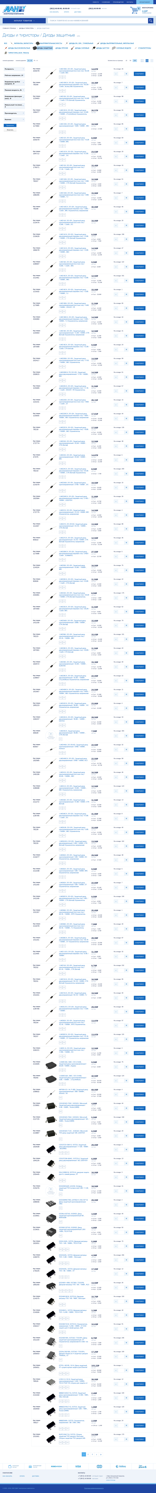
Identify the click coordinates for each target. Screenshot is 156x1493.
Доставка (77, 12)
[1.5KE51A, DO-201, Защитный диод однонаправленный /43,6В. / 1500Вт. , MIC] (51, 791)
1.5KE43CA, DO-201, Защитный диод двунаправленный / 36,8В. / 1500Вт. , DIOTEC (72, 719)
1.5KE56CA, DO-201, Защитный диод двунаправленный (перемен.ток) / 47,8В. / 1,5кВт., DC (74, 815)
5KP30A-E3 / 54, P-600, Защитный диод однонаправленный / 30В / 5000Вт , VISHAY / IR (73, 1091)
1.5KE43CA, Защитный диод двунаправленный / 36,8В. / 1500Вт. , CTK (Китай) (72, 733)
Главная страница (9, 28)
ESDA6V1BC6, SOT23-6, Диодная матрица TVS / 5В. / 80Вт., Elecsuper (72, 1297)
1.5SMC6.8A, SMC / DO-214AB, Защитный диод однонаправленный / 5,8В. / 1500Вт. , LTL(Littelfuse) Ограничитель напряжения (72, 1078)
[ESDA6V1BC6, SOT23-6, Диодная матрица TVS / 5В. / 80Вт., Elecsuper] (51, 1301)
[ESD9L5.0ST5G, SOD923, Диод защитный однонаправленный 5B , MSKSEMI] (51, 1219)
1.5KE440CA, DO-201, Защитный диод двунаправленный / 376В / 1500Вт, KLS (73, 759)
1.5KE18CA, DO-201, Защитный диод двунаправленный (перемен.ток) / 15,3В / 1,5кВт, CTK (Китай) (74, 347)
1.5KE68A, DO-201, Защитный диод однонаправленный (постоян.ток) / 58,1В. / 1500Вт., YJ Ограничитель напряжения (72, 926)
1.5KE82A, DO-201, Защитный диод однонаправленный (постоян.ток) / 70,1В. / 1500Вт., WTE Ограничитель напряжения (72, 1023)
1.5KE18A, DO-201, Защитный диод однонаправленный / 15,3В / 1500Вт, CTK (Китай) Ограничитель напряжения (74, 333)
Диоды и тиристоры (26, 28)
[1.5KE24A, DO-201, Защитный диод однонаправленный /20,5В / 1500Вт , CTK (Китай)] (51, 446)
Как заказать (54, 12)
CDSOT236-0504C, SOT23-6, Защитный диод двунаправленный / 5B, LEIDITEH (73, 1159)
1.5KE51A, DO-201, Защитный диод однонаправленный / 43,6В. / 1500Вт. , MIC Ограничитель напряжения (73, 788)
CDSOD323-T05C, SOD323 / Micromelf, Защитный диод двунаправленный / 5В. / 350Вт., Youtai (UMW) (74, 1119)
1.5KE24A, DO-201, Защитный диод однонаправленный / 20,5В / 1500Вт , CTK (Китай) (72, 443)
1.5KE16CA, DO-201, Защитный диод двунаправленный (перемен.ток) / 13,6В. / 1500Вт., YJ (74, 291)
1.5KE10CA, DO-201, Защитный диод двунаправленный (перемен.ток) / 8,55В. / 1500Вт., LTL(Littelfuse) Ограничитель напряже (74, 112)
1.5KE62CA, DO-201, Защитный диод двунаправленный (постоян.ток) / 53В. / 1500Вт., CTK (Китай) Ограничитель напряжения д (73, 898)
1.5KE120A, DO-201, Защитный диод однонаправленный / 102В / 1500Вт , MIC (74, 125)
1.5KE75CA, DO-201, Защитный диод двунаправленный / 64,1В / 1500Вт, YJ (73, 994)
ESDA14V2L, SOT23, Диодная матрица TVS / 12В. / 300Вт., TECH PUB (73, 1242)
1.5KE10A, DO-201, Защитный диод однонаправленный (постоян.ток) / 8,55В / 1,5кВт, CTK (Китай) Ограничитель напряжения (74, 98)
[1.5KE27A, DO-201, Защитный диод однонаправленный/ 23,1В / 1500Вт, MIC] (51, 515)
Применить (10, 125)
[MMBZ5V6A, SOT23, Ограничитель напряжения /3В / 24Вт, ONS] (51, 1425)
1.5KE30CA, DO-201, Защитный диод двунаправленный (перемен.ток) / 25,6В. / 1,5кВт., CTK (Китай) (74, 581)
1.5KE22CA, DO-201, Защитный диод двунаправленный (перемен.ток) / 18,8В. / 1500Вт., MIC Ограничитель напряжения (74, 429)
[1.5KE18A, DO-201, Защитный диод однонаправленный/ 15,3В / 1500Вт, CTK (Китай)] (51, 336)
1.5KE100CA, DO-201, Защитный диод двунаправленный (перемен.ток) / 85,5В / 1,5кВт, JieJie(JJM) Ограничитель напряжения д (74, 85)
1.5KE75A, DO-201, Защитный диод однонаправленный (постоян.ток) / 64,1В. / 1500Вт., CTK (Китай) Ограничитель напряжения (72, 967)
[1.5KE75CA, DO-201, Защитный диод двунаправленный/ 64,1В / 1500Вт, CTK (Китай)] (51, 984)
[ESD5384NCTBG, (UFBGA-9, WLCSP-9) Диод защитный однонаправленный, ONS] (51, 1205)
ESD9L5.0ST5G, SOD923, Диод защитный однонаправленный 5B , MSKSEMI (71, 1216)
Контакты (130, 2)
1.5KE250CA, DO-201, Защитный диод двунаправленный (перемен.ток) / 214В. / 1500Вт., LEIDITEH (74, 498)
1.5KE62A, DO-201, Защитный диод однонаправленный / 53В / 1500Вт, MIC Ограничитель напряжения (73, 871)
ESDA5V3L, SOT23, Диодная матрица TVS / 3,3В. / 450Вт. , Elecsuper (72, 1256)
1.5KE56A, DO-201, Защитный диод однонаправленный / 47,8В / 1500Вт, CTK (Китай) (74, 802)
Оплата (66, 12)
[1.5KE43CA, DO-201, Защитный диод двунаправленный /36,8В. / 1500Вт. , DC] (51, 708)
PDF (61, 77)
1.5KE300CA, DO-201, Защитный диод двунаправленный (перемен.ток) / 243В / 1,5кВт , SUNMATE (74, 553)
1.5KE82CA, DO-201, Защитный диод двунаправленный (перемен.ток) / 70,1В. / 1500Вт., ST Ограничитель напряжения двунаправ (74, 1036)
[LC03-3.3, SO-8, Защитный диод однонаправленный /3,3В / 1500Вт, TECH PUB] (51, 1384)
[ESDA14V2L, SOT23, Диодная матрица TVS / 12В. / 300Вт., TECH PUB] (51, 1246)
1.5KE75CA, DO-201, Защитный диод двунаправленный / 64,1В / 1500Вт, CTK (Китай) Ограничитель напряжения (73, 981)
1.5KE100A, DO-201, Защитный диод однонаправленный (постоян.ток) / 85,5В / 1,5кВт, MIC (74, 71)
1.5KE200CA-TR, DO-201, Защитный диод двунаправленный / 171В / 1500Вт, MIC (73, 374)
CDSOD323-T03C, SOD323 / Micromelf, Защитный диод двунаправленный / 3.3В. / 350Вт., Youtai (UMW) (73, 1105)
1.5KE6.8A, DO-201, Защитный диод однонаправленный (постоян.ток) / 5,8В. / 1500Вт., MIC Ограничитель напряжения (74, 829)
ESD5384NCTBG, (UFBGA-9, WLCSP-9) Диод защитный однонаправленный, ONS (73, 1202)
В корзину (140, 74)
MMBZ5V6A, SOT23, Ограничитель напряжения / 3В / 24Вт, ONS (71, 1422)
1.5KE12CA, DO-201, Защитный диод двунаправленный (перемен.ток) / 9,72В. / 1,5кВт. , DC (74, 153)
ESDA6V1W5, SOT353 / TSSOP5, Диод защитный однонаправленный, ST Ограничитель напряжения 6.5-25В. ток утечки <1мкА (73, 1340)
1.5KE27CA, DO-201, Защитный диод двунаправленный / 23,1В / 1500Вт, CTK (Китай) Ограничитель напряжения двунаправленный (73, 540)
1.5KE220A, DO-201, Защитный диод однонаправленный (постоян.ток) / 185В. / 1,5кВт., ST (74, 402)
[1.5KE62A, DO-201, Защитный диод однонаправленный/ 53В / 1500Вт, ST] (51, 888)
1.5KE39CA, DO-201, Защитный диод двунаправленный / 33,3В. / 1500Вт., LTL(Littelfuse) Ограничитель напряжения (74, 678)
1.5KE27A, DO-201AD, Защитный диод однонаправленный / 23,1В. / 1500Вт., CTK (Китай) (73, 526)
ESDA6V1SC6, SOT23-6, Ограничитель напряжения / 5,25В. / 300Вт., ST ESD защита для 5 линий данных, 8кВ (73, 1326)
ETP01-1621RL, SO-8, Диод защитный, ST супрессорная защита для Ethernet (73, 1366)
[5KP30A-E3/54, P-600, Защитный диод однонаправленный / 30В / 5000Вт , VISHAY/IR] (51, 1094)
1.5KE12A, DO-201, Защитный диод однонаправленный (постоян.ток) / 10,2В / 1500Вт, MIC (74, 140)
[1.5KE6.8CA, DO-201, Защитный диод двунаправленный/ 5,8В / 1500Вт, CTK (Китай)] (51, 846)
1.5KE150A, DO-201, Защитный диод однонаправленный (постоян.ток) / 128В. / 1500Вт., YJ (74, 195)
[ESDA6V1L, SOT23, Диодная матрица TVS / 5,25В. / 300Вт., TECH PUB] (51, 1315)
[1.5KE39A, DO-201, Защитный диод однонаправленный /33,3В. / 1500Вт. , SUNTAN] (51, 667)
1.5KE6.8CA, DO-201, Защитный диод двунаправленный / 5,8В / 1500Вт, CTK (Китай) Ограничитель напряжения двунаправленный (73, 843)
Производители (118, 2)
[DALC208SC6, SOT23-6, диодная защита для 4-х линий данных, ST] (51, 1177)
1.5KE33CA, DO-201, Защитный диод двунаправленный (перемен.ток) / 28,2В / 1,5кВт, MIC (74, 609)
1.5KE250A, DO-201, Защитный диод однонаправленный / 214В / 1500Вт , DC (74, 484)
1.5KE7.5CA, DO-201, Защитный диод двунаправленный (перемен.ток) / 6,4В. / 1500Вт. (74, 953)
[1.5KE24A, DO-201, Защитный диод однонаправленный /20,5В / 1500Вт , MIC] (51, 460)
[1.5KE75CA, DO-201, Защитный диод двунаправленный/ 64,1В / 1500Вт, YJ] (51, 998)
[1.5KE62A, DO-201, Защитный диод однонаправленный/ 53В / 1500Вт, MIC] (51, 874)
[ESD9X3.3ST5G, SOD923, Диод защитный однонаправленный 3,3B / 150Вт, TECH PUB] (51, 1232)
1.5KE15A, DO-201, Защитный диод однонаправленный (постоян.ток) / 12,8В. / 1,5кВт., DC (72, 222)
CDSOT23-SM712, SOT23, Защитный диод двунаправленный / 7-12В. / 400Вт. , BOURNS (74, 1147)
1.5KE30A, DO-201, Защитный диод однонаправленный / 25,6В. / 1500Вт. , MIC (73, 567)
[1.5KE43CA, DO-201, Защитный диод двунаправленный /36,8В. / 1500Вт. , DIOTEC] (51, 722)
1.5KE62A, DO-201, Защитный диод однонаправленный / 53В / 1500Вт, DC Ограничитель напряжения (73, 857)
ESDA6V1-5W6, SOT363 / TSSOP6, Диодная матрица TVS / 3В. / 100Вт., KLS (74, 1284)
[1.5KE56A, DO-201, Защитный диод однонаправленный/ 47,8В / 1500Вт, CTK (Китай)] (51, 805)
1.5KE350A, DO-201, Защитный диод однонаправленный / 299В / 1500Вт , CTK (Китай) (72, 622)
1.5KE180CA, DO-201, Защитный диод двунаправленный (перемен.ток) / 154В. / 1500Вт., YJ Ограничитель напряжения (74, 319)
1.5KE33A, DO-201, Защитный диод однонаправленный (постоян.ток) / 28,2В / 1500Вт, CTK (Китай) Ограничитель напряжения (74, 595)
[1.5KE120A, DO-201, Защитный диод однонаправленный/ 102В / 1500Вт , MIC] (51, 129)
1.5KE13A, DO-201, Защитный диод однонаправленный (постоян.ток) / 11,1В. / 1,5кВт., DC (72, 167)
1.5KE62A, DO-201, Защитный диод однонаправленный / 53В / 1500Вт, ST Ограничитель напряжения (73, 884)
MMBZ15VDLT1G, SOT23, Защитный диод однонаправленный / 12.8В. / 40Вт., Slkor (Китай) (74, 1395)
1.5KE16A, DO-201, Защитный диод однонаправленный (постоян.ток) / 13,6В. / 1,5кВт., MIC (72, 264)
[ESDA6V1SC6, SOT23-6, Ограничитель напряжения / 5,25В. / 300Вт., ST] (51, 1329)
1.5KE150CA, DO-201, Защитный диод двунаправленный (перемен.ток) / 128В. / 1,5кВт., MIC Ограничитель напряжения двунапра (74, 209)
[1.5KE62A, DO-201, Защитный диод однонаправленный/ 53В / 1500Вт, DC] (51, 860)
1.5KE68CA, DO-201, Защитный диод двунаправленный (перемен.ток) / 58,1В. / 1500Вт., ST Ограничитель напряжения (74, 940)
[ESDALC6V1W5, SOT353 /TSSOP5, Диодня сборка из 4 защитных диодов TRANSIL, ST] (51, 1356)
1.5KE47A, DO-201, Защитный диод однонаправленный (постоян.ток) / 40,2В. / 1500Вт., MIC (72, 774)
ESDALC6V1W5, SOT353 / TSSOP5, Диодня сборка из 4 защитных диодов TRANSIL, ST (73, 1353)
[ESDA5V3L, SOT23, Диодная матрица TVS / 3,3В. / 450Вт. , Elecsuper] (51, 1260)
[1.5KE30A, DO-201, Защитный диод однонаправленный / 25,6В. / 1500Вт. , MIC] (51, 570)
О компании (106, 2)
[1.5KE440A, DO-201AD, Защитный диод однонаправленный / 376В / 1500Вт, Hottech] (51, 750)
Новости (96, 2)
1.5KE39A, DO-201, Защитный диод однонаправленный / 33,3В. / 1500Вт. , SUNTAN (73, 664)
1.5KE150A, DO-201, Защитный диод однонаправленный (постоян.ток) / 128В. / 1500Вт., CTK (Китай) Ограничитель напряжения (74, 181)
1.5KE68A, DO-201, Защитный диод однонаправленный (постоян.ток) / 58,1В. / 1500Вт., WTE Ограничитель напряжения (72, 912)
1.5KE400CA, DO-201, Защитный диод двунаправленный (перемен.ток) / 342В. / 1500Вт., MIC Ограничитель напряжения (74, 691)
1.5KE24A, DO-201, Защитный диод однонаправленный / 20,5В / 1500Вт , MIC (72, 457)
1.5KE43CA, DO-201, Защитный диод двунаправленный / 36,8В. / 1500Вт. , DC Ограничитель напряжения (74, 705)
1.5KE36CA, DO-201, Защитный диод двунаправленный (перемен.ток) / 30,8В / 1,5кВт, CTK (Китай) (74, 650)
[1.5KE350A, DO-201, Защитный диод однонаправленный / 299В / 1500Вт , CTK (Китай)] (51, 625)
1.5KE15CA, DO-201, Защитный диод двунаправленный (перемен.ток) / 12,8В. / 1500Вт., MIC (74, 250)
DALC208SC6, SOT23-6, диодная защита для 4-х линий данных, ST (74, 1173)
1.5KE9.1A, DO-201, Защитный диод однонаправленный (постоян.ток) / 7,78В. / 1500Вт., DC (72, 1050)
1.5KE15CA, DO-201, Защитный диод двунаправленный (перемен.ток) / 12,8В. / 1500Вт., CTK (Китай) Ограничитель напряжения (74, 236)
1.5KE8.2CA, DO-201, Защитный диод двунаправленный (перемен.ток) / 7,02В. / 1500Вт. (74, 1009)
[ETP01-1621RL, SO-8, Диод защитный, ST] (51, 1370)
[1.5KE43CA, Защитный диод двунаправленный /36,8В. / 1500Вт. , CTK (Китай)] (51, 736)
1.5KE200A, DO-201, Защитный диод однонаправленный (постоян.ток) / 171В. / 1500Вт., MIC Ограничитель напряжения (74, 361)
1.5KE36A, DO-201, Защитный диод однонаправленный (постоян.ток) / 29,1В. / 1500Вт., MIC (72, 636)
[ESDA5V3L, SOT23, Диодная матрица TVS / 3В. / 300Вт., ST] (51, 1274)
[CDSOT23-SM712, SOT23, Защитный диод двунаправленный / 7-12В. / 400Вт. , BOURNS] (51, 1150)
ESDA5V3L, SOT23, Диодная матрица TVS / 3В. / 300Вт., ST (72, 1270)
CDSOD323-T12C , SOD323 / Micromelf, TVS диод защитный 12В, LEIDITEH (73, 1132)
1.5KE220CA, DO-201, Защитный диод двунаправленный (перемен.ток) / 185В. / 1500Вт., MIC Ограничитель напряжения (74, 415)
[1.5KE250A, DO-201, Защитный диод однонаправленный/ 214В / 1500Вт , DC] (51, 487)
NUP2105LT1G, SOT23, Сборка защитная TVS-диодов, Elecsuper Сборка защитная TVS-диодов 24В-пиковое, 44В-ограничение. (72, 1436)
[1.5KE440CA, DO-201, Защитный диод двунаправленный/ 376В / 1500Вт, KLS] (51, 763)
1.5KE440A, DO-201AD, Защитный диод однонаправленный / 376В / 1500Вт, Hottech (73, 747)
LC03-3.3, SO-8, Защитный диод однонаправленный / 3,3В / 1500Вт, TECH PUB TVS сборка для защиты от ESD (73, 1381)
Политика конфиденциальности (94, 1488)
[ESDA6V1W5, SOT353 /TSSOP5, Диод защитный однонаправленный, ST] (51, 1343)
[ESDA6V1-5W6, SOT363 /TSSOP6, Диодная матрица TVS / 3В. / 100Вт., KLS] (51, 1288)
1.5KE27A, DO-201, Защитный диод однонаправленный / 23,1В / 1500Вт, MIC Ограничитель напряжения (74, 512)
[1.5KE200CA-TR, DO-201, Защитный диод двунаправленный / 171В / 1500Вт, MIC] (51, 377)
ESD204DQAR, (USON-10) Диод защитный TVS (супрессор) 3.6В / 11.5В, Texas (74, 1188)
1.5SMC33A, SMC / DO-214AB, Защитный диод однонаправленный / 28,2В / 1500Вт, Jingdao (72, 1064)
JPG (64, 1152)
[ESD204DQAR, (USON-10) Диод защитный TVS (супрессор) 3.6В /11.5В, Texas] (51, 1191)
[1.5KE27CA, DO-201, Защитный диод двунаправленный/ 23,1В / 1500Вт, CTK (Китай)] (51, 543)
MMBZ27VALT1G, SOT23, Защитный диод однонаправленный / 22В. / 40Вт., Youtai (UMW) (73, 1409)
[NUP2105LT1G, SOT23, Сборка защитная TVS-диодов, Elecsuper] (51, 1439)
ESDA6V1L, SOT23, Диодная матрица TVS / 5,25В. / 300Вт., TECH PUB (72, 1311)
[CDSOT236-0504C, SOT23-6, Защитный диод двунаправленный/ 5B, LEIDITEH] (51, 1163)
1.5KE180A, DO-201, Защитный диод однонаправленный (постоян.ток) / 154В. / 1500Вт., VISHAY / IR (74, 305)
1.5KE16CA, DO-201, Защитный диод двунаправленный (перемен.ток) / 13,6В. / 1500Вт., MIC (74, 278)
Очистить (10, 130)
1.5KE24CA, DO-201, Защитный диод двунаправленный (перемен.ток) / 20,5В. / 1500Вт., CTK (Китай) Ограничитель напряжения (74, 471)
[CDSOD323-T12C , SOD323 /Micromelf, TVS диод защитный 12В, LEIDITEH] (51, 1136)
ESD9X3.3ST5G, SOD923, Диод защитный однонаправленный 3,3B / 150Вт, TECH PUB (72, 1229)
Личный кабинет (144, 2)
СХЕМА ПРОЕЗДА (110, 1480)
